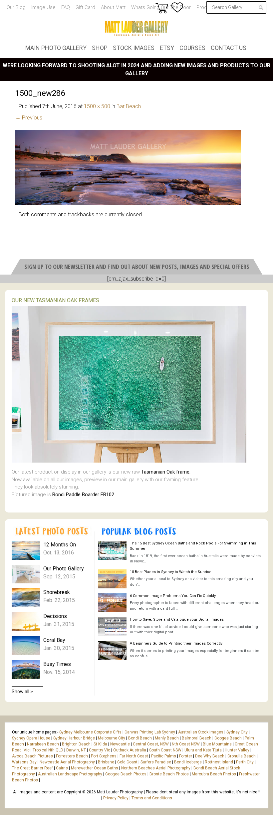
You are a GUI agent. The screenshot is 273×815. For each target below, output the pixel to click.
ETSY (167, 47)
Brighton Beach (76, 744)
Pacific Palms (163, 756)
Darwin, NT (76, 750)
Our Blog (16, 7)
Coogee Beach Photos (125, 774)
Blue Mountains (217, 744)
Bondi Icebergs (188, 762)
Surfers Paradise (155, 762)
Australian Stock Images (200, 732)
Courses (192, 47)
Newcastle (120, 744)
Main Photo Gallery (56, 47)
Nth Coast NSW (186, 744)
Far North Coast (134, 756)
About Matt (113, 7)
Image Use (43, 7)
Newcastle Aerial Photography (67, 762)
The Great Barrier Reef (32, 768)
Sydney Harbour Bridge (74, 738)
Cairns (62, 768)
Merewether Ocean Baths (94, 768)
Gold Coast (127, 762)
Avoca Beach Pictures (32, 756)
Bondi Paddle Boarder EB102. (83, 495)
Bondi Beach (140, 738)
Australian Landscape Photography (70, 774)
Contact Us (228, 47)
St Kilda (100, 744)
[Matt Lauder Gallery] (136, 28)
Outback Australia (129, 750)
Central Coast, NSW (151, 744)
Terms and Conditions (152, 798)
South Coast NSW (165, 750)
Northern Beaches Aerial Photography (155, 768)
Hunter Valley (237, 750)
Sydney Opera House (31, 738)
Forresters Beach (72, 756)
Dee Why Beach (209, 756)
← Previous (28, 117)
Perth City (245, 762)
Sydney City (237, 732)
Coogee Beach (228, 738)
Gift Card (85, 7)
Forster (185, 756)
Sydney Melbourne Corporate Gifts (91, 732)
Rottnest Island (219, 762)
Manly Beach (167, 738)
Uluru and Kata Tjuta (203, 750)
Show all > (22, 691)
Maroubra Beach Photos (214, 774)
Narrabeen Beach (43, 744)
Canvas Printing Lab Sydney (150, 732)
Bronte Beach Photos (169, 774)
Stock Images (133, 47)
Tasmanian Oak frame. (165, 472)
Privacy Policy (116, 798)
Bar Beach (129, 106)
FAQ (65, 7)
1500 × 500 (97, 106)
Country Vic (99, 750)
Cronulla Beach (241, 756)
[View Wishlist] (177, 7)
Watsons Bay (24, 762)
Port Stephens (104, 756)
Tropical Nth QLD (48, 750)
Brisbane (106, 762)
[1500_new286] (128, 203)
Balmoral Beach (196, 738)
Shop (100, 47)
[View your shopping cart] (161, 8)
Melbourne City (111, 738)
